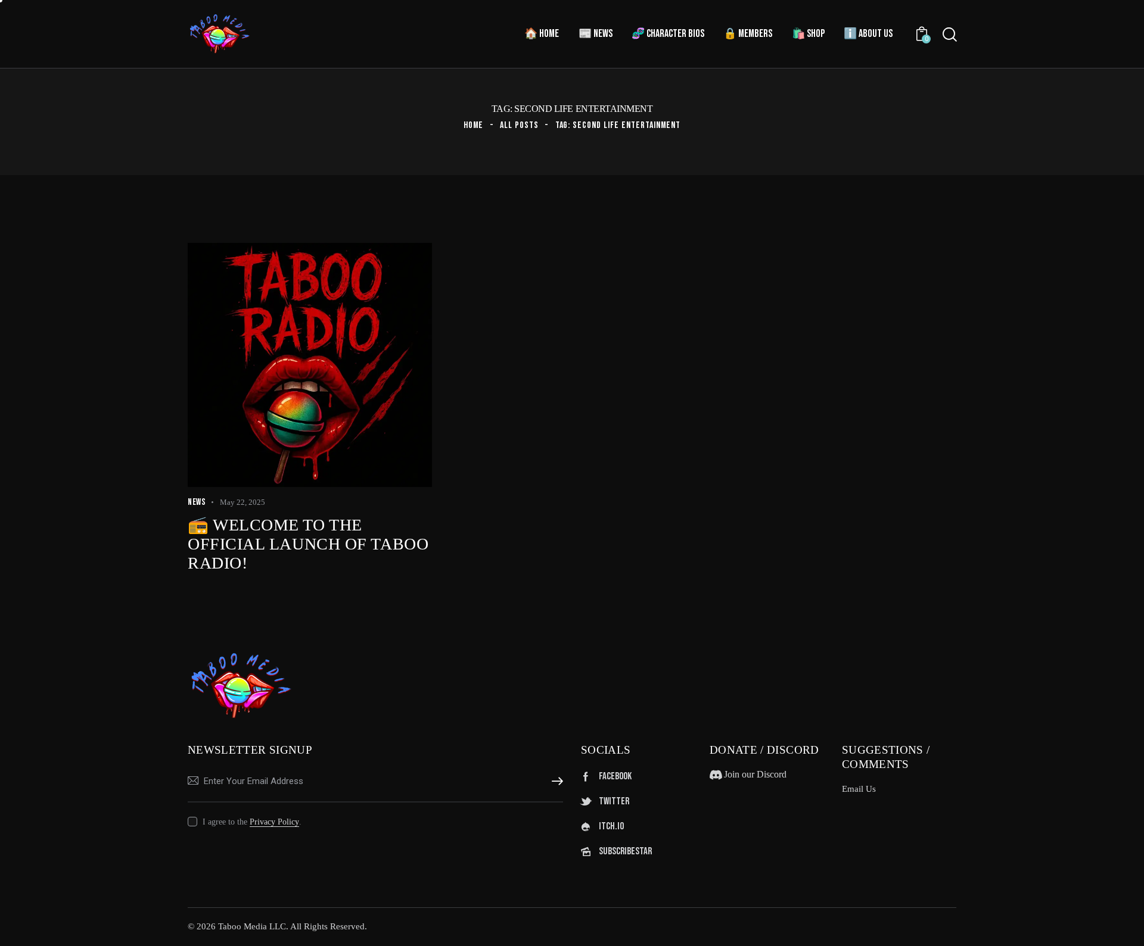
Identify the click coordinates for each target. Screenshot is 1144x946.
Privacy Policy (274, 822)
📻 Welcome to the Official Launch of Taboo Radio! (308, 544)
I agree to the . (252, 821)
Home (474, 125)
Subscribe (554, 781)
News (197, 502)
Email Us (859, 789)
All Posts (519, 125)
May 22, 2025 (242, 502)
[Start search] (949, 34)
